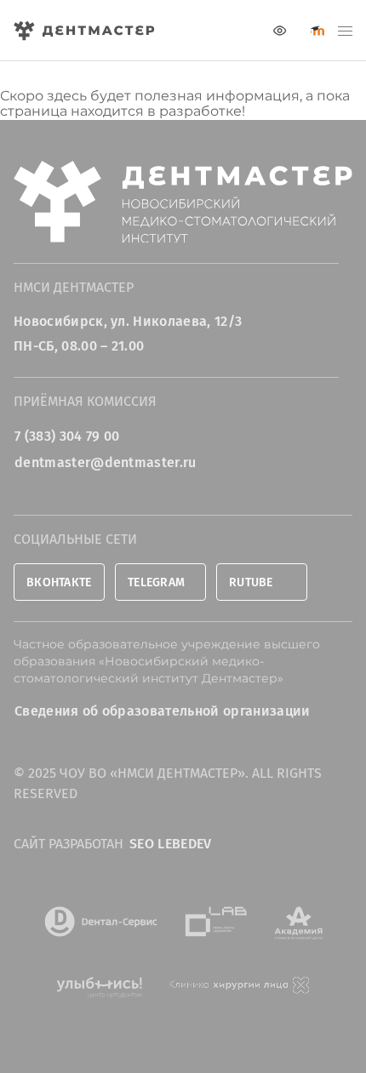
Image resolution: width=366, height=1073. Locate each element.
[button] (345, 31)
